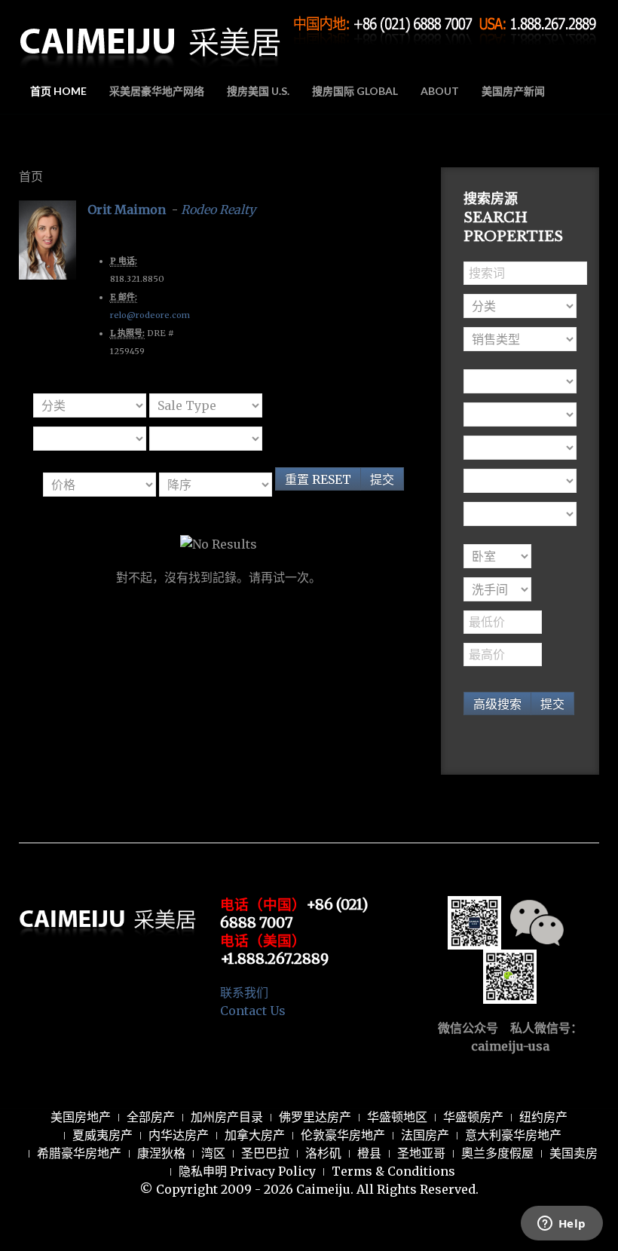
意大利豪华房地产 (513, 1134)
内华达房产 (178, 1134)
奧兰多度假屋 (497, 1153)
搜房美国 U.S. (258, 90)
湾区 (213, 1153)
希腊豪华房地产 (79, 1153)
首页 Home (58, 90)
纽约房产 (543, 1116)
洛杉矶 (323, 1153)
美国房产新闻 (513, 90)
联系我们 (244, 992)
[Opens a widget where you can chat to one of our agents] (561, 1224)
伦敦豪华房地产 (343, 1134)
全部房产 (151, 1116)
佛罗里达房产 (315, 1116)
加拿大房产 (255, 1134)
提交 (382, 479)
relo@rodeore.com (150, 315)
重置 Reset (318, 479)
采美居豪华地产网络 (156, 90)
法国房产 (425, 1134)
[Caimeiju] (151, 36)
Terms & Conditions (393, 1171)
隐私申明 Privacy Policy (247, 1171)
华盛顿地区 (397, 1116)
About (440, 90)
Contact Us (253, 1010)
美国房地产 (80, 1116)
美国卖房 (573, 1153)
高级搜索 (497, 703)
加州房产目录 (227, 1116)
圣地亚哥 (421, 1153)
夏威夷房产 (102, 1134)
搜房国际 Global (355, 90)
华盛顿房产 (473, 1116)
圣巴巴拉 (265, 1153)
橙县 (369, 1153)
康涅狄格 (161, 1153)
